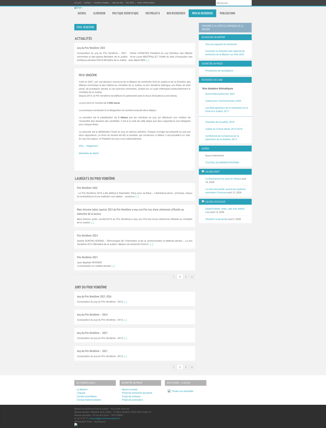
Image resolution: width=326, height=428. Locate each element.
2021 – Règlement (88, 145)
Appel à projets (129, 389)
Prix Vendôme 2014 (87, 235)
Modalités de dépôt (88, 153)
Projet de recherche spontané (137, 392)
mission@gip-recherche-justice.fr (105, 418)
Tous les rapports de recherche (221, 44)
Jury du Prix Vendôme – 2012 (92, 351)
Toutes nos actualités (182, 391)
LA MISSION (99, 13)
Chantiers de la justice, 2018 (220, 121)
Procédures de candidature (219, 70)
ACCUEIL (82, 13)
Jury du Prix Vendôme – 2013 (92, 333)
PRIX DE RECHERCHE (202, 13)
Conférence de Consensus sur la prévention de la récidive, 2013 (222, 137)
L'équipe (81, 392)
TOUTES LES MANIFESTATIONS (222, 162)
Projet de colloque (131, 396)
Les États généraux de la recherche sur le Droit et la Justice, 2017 (226, 109)
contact (87, 3)
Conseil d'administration (89, 399)
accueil (77, 3)
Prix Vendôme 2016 (87, 188)
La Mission (82, 389)
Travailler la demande (216, 219)
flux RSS (130, 3)
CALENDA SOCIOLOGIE (215, 201)
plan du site (117, 3)
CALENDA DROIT (212, 171)
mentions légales (101, 3)
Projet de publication (132, 399)
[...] (147, 59)
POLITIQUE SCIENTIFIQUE (125, 13)
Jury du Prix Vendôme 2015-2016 (94, 296)
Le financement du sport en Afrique (223, 178)
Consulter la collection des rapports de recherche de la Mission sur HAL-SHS (225, 52)
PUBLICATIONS (227, 13)
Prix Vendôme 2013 (87, 257)
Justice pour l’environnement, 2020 (223, 100)
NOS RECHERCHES (176, 13)
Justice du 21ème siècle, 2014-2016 (223, 128)
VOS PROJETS (152, 13)
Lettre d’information (146, 3)
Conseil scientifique (87, 396)
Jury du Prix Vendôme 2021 (91, 48)
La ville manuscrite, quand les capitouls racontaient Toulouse (225, 190)
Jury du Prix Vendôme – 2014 (92, 314)
